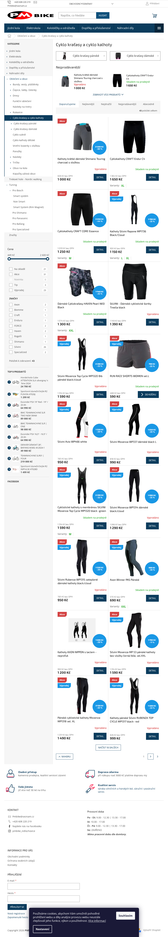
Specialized (30, 352)
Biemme (30, 309)
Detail (100, 177)
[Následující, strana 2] (151, 757)
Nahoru (66, 756)
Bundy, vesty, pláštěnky (26, 84)
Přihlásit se (17, 907)
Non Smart (19, 201)
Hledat (103, 15)
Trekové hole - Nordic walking (25, 179)
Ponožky (17, 151)
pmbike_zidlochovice (23, 831)
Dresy (16, 95)
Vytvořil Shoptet (151, 930)
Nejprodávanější (127, 104)
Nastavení (42, 929)
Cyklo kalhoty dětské (24, 140)
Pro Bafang (18, 223)
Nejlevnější (88, 104)
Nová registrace (16, 913)
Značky (13, 235)
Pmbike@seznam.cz (23, 816)
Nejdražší (106, 104)
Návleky (17, 156)
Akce (30, 274)
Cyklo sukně (19, 134)
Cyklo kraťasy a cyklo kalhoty (28, 117)
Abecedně (148, 104)
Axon (30, 304)
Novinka (30, 279)
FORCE (30, 325)
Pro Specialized (20, 229)
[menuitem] (13, 28)
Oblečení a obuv (18, 78)
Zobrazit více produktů (106, 94)
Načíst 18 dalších (108, 747)
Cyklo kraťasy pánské (25, 123)
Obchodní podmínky (80, 3)
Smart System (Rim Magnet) (28, 207)
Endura (30, 320)
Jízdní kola (14, 50)
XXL (71, 330)
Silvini (30, 346)
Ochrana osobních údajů (21, 860)
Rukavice (17, 112)
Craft (30, 315)
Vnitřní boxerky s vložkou (26, 145)
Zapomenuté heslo (18, 917)
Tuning (13, 184)
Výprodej (30, 290)
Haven (30, 331)
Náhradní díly (16, 73)
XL (122, 185)
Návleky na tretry (22, 106)
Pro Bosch (17, 190)
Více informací (97, 921)
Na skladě (30, 269)
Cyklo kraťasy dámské (25, 129)
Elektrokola (15, 56)
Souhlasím (126, 915)
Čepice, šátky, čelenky (25, 90)
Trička (16, 162)
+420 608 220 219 (22, 821)
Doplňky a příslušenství (22, 67)
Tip (30, 284)
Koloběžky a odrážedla (21, 62)
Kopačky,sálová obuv (24, 173)
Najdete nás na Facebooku (27, 826)
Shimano (30, 341)
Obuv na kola (20, 168)
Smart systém (20, 196)
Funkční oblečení (22, 101)
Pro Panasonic (20, 218)
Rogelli (30, 336)
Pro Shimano (19, 212)
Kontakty (12, 864)
